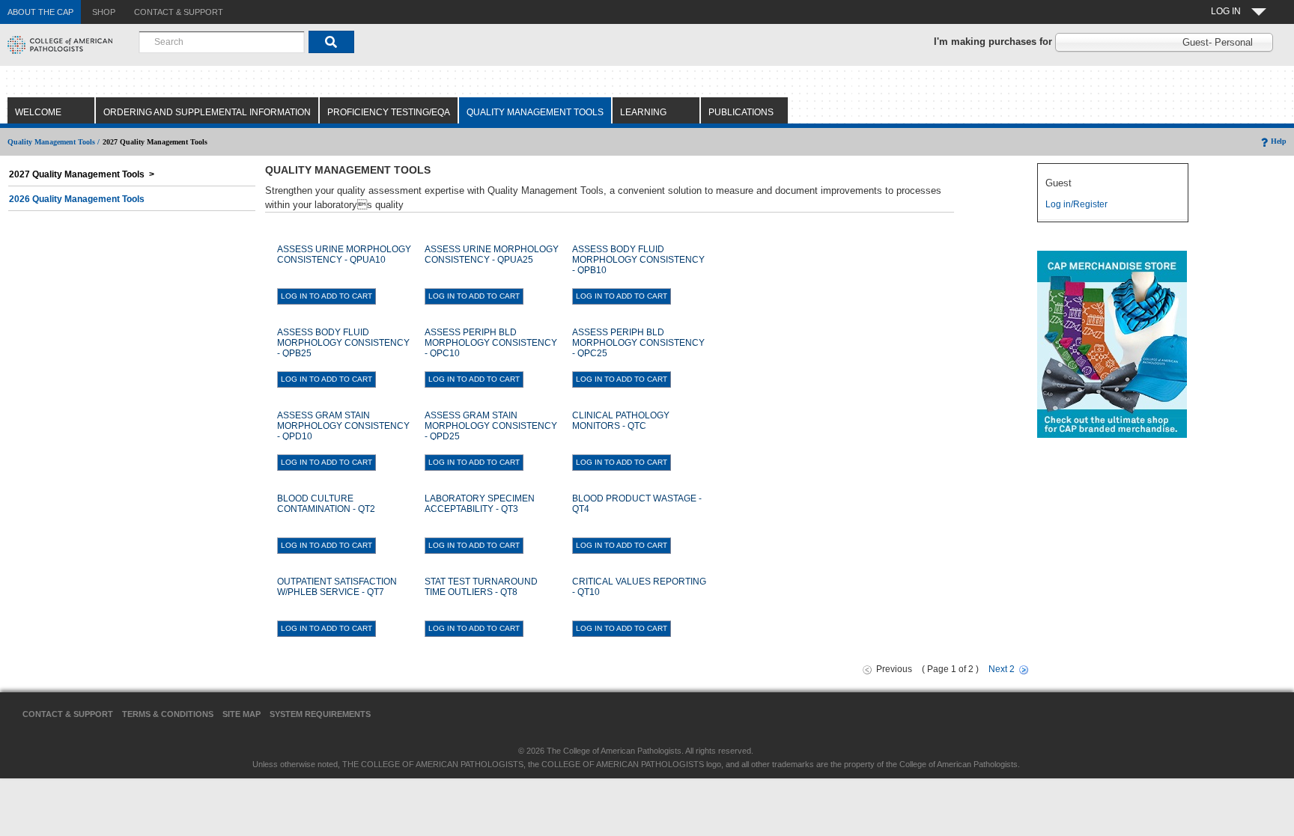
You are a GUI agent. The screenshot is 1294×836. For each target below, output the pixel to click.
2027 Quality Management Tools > (81, 174)
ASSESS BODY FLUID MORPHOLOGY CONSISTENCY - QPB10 (638, 259)
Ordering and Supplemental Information (207, 112)
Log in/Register (1076, 204)
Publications (741, 112)
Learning (643, 112)
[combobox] (222, 42)
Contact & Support (67, 714)
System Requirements (320, 714)
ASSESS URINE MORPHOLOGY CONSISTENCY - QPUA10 (344, 254)
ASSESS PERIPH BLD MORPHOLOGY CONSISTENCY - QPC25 (638, 342)
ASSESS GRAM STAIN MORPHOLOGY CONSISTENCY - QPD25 (491, 426)
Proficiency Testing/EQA (388, 112)
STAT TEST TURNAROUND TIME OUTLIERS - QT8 (481, 586)
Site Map (241, 714)
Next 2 (1001, 669)
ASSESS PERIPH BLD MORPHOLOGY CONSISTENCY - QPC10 (491, 342)
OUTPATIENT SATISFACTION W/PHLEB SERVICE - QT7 (337, 586)
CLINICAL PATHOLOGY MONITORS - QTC (620, 420)
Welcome (38, 112)
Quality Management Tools (535, 112)
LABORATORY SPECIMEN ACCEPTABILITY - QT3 (480, 503)
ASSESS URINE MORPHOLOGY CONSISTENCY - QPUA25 (492, 254)
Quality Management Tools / (53, 142)
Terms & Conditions (167, 714)
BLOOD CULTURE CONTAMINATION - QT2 (326, 503)
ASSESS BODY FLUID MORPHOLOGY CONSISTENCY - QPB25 (343, 342)
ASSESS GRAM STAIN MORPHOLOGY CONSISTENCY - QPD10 (343, 426)
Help (1279, 141)
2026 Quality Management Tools (77, 199)
